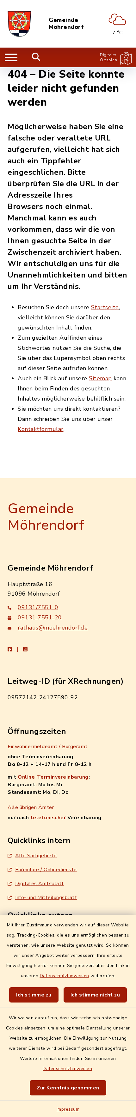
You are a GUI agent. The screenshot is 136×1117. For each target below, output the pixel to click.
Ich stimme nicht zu (95, 994)
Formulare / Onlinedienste (46, 869)
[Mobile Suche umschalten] (36, 57)
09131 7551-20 (40, 617)
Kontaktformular (41, 429)
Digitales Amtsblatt (39, 883)
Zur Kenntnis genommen (68, 1087)
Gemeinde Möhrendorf (66, 23)
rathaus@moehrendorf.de (53, 627)
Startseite (105, 307)
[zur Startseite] (19, 23)
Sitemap (100, 378)
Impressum (68, 1109)
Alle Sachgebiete (36, 855)
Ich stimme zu (34, 994)
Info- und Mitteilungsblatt (46, 897)
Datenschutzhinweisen (64, 976)
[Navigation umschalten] (11, 57)
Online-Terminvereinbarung (53, 777)
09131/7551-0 (38, 607)
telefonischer (48, 817)
